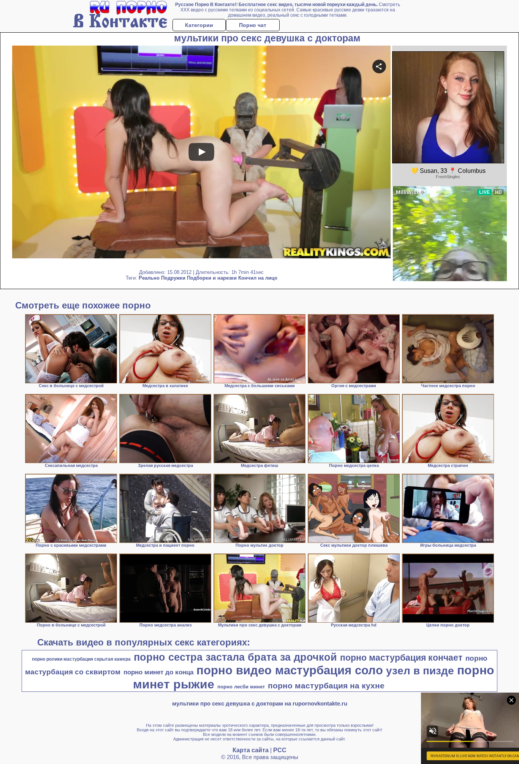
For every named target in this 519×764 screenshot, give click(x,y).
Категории (199, 25)
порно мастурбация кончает (401, 658)
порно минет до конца (158, 672)
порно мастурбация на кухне (326, 685)
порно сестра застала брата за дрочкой (235, 657)
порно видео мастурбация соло (289, 670)
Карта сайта (251, 750)
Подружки (173, 278)
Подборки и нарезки (212, 278)
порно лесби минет (241, 687)
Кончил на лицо (257, 278)
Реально (149, 278)
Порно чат (252, 25)
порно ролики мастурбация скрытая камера (81, 659)
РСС (279, 750)
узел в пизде (420, 671)
